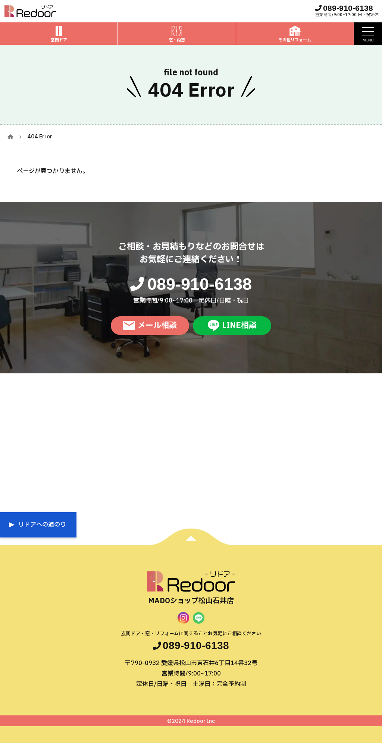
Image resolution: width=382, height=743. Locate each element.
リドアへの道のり (42, 524)
